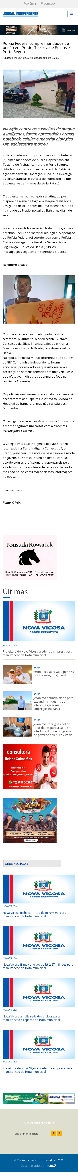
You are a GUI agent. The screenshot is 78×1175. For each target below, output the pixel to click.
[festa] (30, 820)
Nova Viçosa (10, 645)
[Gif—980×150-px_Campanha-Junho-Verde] (39, 1098)
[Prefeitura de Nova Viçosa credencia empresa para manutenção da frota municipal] (39, 1044)
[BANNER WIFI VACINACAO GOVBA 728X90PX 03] (39, 30)
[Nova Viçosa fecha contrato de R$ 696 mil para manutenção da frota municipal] (39, 888)
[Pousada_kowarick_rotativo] (30, 557)
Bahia (37, 667)
